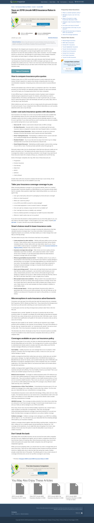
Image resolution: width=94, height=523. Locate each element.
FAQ (58, 2)
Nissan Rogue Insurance (69, 40)
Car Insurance (63, 2)
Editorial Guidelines (16, 41)
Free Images (72, 520)
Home (12, 7)
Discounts (71, 2)
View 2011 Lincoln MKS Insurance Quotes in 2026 (37, 497)
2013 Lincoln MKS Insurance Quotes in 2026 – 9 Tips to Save (73, 498)
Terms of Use (43, 26)
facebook (81, 513)
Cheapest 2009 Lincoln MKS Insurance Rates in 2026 (33, 458)
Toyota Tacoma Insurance (69, 49)
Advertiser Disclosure (53, 37)
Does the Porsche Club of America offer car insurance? (72, 31)
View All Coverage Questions (70, 34)
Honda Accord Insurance (69, 51)
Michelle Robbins (47, 33)
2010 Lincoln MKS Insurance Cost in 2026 (19, 497)
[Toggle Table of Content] (21, 71)
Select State (52, 2)
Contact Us (17, 513)
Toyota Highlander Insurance (70, 47)
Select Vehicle (44, 2)
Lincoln (34, 7)
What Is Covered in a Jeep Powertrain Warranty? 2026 (70, 19)
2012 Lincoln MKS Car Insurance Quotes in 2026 (55, 497)
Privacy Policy (55, 520)
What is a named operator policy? (71, 12)
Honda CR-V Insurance (69, 44)
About (13, 513)
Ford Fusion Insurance (68, 55)
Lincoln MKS (40, 7)
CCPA (77, 520)
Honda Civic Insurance (68, 53)
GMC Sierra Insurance (68, 42)
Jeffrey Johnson (29, 33)
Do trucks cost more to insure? (71, 25)
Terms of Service (64, 520)
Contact (50, 520)
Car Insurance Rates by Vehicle (23, 7)
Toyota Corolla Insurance (69, 57)
